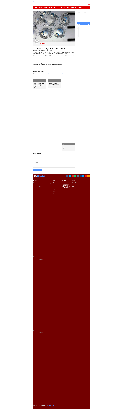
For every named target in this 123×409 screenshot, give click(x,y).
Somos (57, 406)
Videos (68, 7)
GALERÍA (54, 191)
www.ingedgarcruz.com (50, 405)
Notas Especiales (62, 7)
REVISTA (54, 187)
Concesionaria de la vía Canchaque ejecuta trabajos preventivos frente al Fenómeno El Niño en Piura (54, 85)
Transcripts (75, 406)
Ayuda (71, 406)
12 (81, 30)
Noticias (55, 7)
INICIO (53, 182)
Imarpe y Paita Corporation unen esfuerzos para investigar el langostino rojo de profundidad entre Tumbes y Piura (39, 85)
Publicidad (53, 406)
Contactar (80, 7)
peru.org (40, 176)
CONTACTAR (54, 193)
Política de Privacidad (42, 406)
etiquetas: (35, 67)
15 (86, 30)
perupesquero (43, 43)
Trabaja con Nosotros (66, 406)
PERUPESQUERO (74, 182)
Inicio (36, 7)
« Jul (77, 37)
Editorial (45, 7)
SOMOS (40, 7)
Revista (50, 7)
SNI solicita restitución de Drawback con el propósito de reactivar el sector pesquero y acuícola (45, 257)
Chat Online (79, 406)
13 (83, 30)
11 (79, 30)
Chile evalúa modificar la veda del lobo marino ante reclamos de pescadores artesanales (68, 147)
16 (88, 30)
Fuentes (83, 406)
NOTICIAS (54, 189)
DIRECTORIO (54, 184)
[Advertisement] (85, 54)
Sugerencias (48, 406)
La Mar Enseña (73, 7)
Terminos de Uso (35, 406)
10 (77, 30)
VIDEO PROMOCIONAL (75, 184)
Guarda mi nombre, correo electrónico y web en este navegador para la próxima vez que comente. (50, 156)
